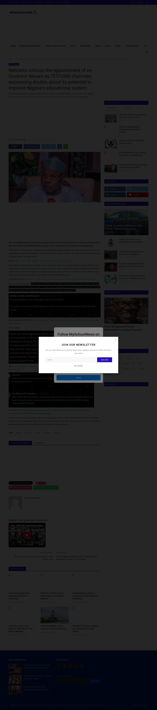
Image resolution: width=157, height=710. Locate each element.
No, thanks (78, 365)
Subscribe (104, 360)
